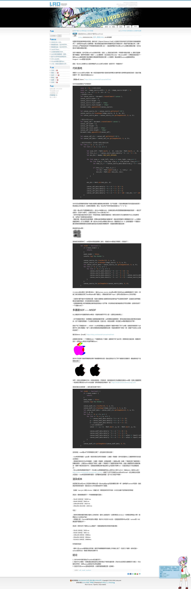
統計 (52, 86)
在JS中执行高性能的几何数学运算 (130, 31)
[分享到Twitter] (133, 574)
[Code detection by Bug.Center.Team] (114, 582)
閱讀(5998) (100, 37)
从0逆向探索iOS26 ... (57, 52)
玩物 (52, 82)
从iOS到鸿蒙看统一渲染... (59, 54)
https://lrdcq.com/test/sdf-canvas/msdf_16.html (87, 472)
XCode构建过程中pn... (58, 61)
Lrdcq (80, 37)
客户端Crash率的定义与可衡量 (83, 31)
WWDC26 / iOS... (56, 42)
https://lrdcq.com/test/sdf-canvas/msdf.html (100, 334)
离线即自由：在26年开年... (59, 44)
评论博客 (163, 573)
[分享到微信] (135, 574)
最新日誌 (53, 39)
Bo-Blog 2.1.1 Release (107, 582)
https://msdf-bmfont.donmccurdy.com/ (124, 382)
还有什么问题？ (165, 575)
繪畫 (52, 80)
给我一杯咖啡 (90, 582)
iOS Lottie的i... (55, 59)
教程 (52, 77)
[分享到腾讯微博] (140, 574)
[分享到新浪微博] (137, 574)
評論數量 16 (53, 95)
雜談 (52, 73)
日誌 (52, 70)
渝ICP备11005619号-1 (96, 580)
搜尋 (52, 31)
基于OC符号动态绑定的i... (59, 56)
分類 (52, 67)
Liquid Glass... (55, 49)
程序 (94, 37)
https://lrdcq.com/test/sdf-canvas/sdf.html (98, 79)
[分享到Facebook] (131, 574)
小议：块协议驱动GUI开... (59, 64)
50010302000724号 (83, 580)
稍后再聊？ (164, 577)
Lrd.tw (84, 582)
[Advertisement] (60, 132)
